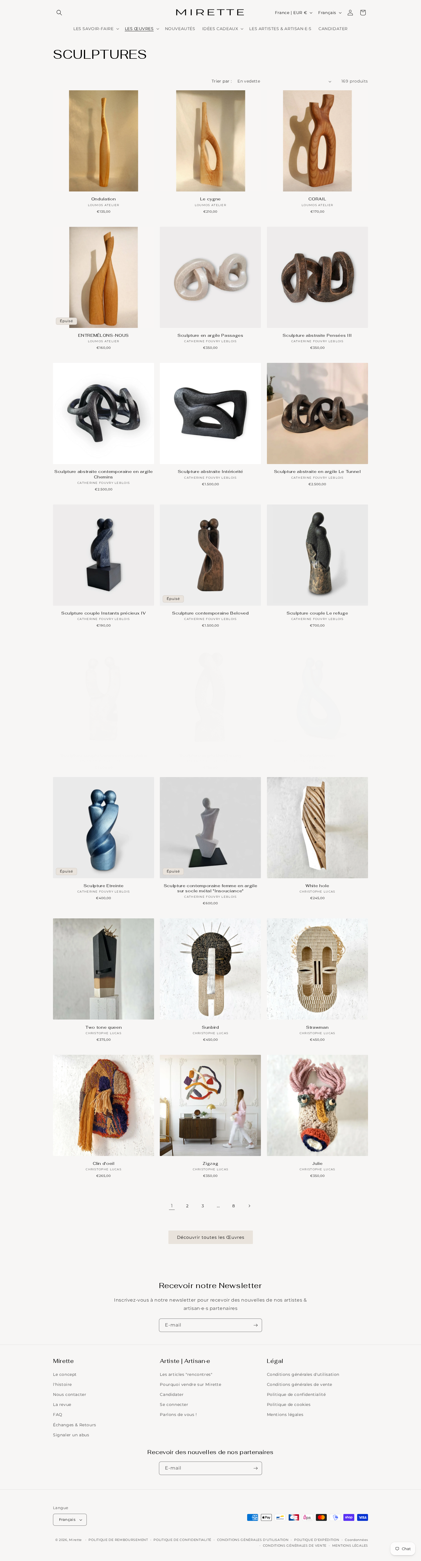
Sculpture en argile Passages (210, 335)
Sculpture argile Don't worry (210, 755)
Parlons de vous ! (178, 1414)
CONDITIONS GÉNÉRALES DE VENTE (294, 1546)
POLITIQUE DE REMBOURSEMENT (118, 1540)
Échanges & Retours (74, 1424)
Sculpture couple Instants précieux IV (103, 613)
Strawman (317, 1027)
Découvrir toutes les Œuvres (210, 1237)
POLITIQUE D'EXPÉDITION (316, 1540)
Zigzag (210, 1163)
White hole (317, 885)
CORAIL (317, 199)
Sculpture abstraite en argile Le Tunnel (317, 471)
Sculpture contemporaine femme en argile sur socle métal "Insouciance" (210, 888)
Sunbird (210, 1027)
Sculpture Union (317, 755)
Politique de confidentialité (296, 1394)
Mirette (75, 1540)
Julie (317, 1163)
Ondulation (103, 199)
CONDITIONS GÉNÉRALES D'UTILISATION (253, 1540)
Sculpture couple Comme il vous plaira (103, 755)
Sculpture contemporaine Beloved (210, 613)
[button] (59, 12)
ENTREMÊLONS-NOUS (103, 335)
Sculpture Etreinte (104, 885)
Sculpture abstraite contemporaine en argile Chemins (103, 474)
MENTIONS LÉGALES (350, 1546)
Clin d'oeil (104, 1163)
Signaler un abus (71, 1434)
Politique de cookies (289, 1404)
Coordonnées (356, 1540)
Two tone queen (103, 1027)
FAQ (57, 1414)
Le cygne (210, 199)
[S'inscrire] (255, 1325)
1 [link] (172, 1205)
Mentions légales (285, 1414)
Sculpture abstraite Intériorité (210, 471)
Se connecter (174, 1404)
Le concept (65, 1374)
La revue (62, 1404)
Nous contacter (69, 1394)
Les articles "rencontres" (186, 1374)
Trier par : (222, 81)
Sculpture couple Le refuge (317, 613)
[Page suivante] (249, 1206)
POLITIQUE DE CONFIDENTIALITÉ (182, 1540)
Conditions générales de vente (299, 1384)
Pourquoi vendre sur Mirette (190, 1384)
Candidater (172, 1394)
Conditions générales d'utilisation (303, 1374)
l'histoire (62, 1384)
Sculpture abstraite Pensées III (317, 335)
